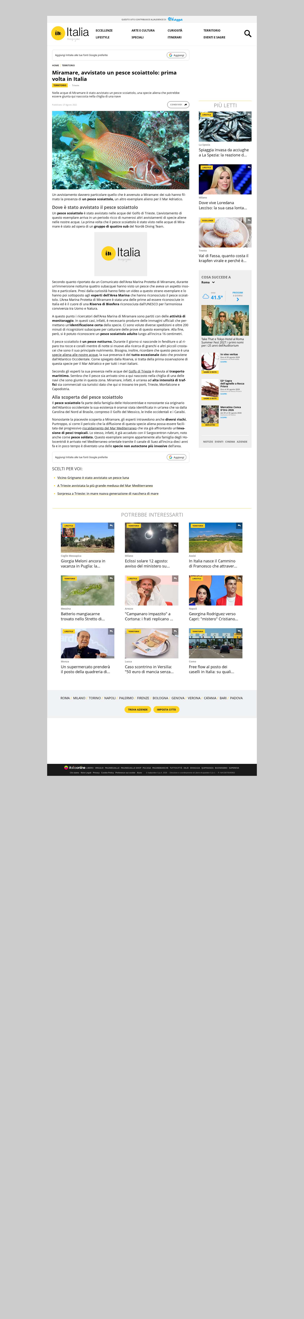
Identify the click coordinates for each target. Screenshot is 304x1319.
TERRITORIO (68, 65)
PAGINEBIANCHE (160, 768)
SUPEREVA (234, 768)
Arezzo (129, 608)
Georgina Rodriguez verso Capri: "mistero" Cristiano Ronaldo (212, 618)
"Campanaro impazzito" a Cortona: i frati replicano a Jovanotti (148, 618)
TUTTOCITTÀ (176, 768)
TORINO (95, 698)
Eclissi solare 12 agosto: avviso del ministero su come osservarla (146, 565)
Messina (66, 608)
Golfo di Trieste (140, 371)
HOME (55, 65)
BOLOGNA (160, 698)
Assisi (192, 555)
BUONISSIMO (221, 768)
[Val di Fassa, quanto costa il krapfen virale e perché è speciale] (225, 232)
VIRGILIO (99, 768)
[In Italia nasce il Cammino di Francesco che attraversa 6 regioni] (215, 538)
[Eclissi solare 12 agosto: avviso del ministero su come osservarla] (151, 538)
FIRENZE (143, 698)
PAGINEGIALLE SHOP (131, 768)
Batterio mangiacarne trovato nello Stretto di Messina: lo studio (81, 618)
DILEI (186, 768)
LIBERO (90, 768)
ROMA (65, 698)
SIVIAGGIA (195, 768)
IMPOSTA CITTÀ (166, 709)
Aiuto (139, 773)
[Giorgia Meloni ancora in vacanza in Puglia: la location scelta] (87, 538)
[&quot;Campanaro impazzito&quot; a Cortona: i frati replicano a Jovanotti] (151, 590)
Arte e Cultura (143, 30)
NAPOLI (110, 698)
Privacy (96, 773)
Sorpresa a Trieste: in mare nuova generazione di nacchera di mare (108, 493)
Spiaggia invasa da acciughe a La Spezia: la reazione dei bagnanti (224, 154)
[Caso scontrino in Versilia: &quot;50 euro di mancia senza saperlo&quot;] (151, 643)
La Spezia (204, 144)
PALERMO (126, 698)
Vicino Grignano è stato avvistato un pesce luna (93, 478)
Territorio (212, 30)
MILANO (79, 698)
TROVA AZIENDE (138, 709)
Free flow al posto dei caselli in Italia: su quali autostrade (210, 671)
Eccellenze (104, 30)
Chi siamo (74, 773)
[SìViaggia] (175, 19)
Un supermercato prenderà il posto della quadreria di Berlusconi (85, 671)
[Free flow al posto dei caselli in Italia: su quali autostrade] (215, 643)
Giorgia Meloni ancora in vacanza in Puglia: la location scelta (83, 565)
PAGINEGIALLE (112, 768)
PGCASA (147, 768)
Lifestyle (102, 37)
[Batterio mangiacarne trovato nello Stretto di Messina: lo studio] (87, 590)
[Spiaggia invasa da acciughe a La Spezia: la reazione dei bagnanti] (225, 126)
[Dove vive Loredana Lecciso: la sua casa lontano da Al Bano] (225, 179)
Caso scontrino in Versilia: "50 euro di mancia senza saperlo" (148, 671)
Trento (203, 250)
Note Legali (86, 773)
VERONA (194, 698)
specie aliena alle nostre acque (75, 355)
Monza (65, 661)
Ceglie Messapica (71, 555)
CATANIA (210, 698)
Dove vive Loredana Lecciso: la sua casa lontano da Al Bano (224, 207)
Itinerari (175, 37)
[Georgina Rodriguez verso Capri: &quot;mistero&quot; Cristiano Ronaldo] (215, 590)
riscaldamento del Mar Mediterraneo (109, 428)
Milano (203, 197)
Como (192, 661)
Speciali (138, 37)
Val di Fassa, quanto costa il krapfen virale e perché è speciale (223, 260)
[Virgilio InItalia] (70, 34)
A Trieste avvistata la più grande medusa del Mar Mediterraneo (105, 485)
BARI (223, 698)
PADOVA (236, 698)
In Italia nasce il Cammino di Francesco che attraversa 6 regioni (213, 565)
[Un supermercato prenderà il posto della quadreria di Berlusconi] (87, 643)
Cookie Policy (107, 773)
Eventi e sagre (214, 37)
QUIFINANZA (207, 768)
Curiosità (175, 30)
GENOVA (178, 698)
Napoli (193, 608)
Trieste (75, 85)
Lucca (128, 661)
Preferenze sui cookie (125, 773)
